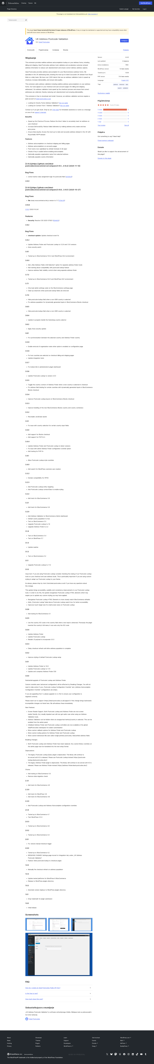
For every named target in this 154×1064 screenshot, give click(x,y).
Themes (37, 1040)
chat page (55, 110)
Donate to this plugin (104, 158)
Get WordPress (146, 3)
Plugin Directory (12, 9)
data (127, 84)
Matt (122, 1040)
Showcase (38, 1037)
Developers (67, 1043)
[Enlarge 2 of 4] (67, 920)
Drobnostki (30, 50)
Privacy (9, 1046)
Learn (65, 1037)
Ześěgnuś (124, 40)
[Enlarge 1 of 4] (44, 920)
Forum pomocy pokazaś (106, 140)
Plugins (37, 1043)
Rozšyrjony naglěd (104, 93)
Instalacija (55, 50)
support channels (40, 112)
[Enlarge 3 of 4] (90, 920)
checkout (121, 84)
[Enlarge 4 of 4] (90, 935)
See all (126, 125)
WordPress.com (125, 1037)
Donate (95, 1043)
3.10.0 (27, 209)
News (8, 1040)
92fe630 (56, 220)
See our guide (63, 103)
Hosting (9, 1043)
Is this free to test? (31, 993)
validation (125, 88)
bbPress (123, 1043)
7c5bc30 (62, 200)
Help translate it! (93, 14)
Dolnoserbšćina (28, 1054)
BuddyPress (124, 1046)
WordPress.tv (68, 1046)
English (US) (125, 80)
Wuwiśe (65, 50)
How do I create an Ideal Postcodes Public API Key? (42, 988)
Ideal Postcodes (44, 42)
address (115, 84)
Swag (94, 1046)
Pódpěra (126, 50)
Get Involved (96, 1037)
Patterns (37, 1046)
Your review (101, 125)
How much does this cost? (34, 999)
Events (94, 1040)
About (9, 1037)
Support (66, 1040)
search (119, 88)
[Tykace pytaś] (26, 20)
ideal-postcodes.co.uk (43, 99)
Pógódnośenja (43, 50)
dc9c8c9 (69, 177)
